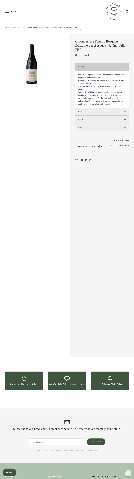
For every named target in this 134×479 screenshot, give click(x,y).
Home (7, 27)
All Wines (16, 27)
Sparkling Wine (54, 476)
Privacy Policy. (91, 450)
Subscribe (96, 442)
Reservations (10, 476)
